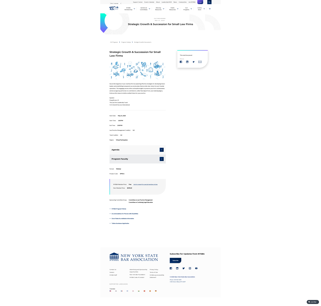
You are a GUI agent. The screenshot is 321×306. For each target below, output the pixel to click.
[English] (110, 291)
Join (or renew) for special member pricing (145, 184)
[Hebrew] (127, 291)
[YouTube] (196, 268)
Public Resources (172, 8)
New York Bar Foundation (137, 274)
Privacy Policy (154, 269)
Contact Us (113, 269)
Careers (112, 272)
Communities (183, 2)
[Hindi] (138, 291)
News (175, 2)
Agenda (115, 150)
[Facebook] (171, 268)
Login (200, 2)
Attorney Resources (158, 8)
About (158, 2)
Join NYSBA (192, 2)
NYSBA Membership (128, 8)
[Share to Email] (200, 62)
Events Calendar (149, 2)
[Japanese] (133, 291)
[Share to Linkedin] (187, 62)
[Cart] (209, 8)
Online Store (200, 8)
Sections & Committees (143, 8)
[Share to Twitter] (194, 62)
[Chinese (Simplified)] (144, 291)
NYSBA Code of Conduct (137, 277)
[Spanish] (150, 291)
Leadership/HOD (167, 2)
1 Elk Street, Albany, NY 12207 (178, 281)
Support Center (138, 2)
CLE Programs (186, 8)
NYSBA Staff (113, 275)
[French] (121, 291)
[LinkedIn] (177, 268)
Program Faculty (120, 159)
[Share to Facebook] (181, 62)
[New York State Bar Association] (114, 10)
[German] (155, 291)
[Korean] (116, 291)
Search (209, 2)
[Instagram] (190, 268)
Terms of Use (154, 272)
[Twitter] (183, 268)
